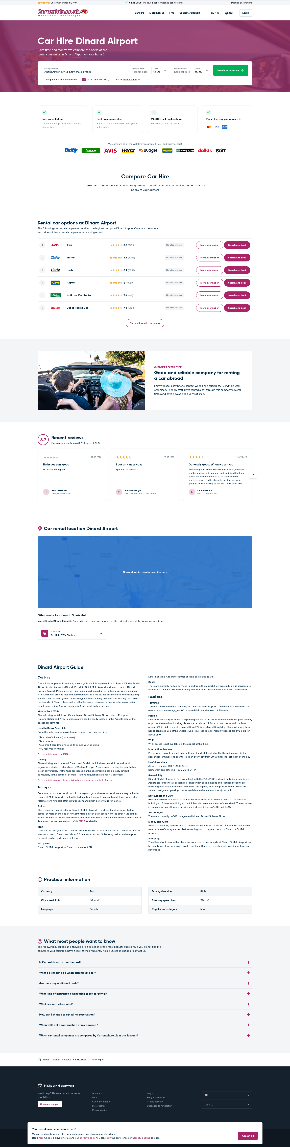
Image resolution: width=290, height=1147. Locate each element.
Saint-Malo (80, 1059)
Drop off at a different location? (62, 79)
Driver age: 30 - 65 (97, 79)
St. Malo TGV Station (63, 633)
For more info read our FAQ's (53, 754)
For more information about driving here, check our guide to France (75, 780)
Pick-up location (51, 68)
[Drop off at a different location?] (43, 79)
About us (97, 1093)
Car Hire (139, 13)
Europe (56, 1059)
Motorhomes (156, 13)
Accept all (248, 1136)
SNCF (82, 821)
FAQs (95, 1097)
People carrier (99, 1110)
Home (46, 1059)
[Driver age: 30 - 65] (84, 79)
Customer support (189, 13)
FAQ (171, 13)
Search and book (237, 245)
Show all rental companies (145, 323)
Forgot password (156, 1097)
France (67, 1059)
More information (209, 245)
